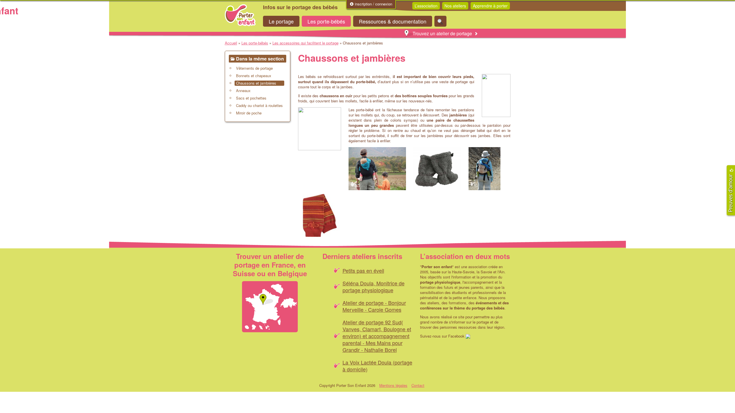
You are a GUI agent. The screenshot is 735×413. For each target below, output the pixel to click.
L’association (426, 6)
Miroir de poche (249, 113)
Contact (417, 385)
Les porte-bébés (326, 21)
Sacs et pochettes (251, 98)
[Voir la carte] (270, 306)
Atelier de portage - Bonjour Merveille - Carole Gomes (374, 306)
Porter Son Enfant (240, 15)
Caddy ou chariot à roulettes (259, 105)
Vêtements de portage (254, 68)
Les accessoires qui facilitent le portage (305, 43)
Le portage (281, 21)
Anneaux (243, 90)
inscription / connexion (373, 4)
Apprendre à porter (490, 6)
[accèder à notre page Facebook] (468, 336)
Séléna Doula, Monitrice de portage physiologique (374, 286)
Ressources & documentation (392, 21)
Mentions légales (393, 385)
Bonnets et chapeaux (253, 75)
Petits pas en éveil (363, 270)
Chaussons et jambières (256, 83)
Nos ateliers (455, 6)
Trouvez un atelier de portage (442, 33)
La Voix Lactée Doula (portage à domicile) (377, 366)
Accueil (231, 43)
